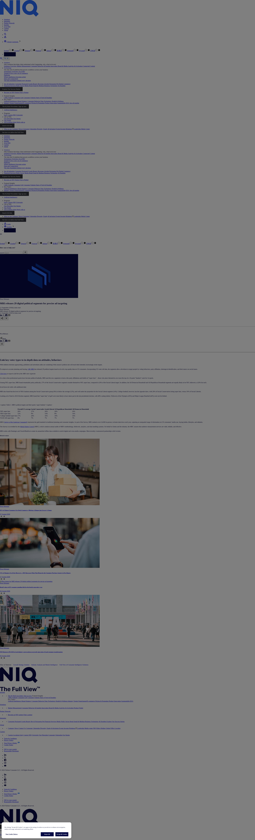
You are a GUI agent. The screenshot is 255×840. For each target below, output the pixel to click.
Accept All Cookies (61, 834)
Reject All (47, 834)
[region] (36, 830)
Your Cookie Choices (12, 834)
